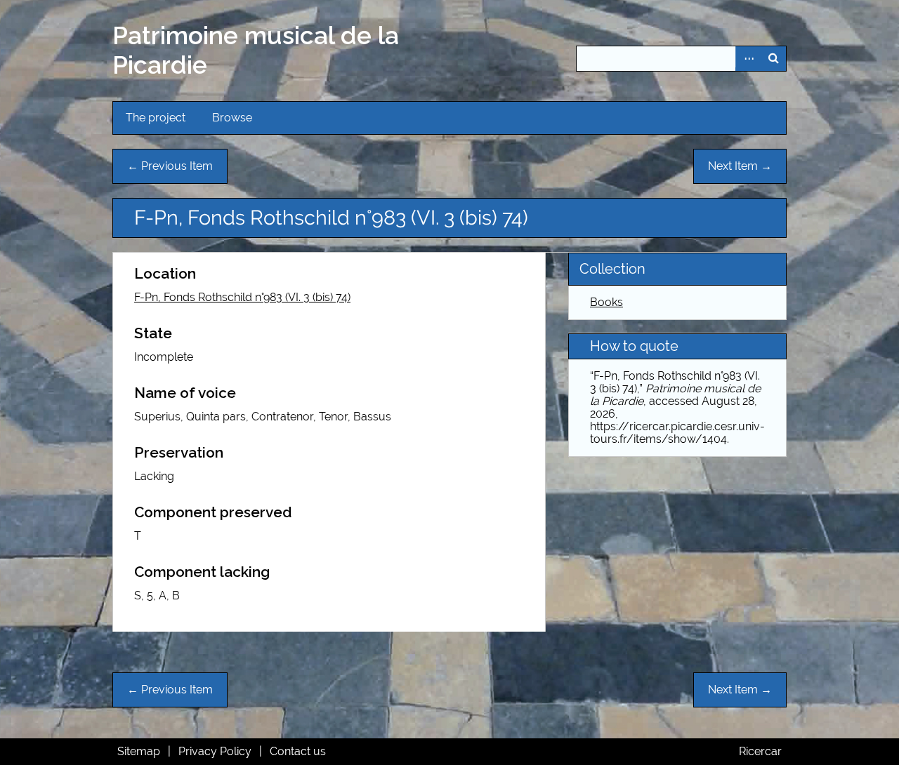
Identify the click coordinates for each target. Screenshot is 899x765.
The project (155, 117)
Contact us (298, 751)
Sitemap (138, 751)
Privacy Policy (214, 751)
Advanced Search (748, 58)
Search (773, 58)
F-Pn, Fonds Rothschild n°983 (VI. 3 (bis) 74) (242, 297)
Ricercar (760, 751)
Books (606, 302)
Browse (232, 117)
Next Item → (740, 166)
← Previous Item (170, 166)
